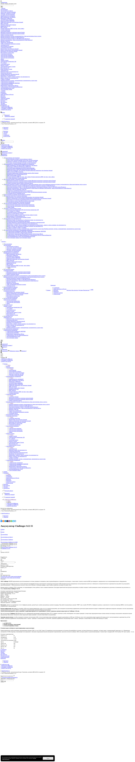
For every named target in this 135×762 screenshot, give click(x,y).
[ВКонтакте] (1, 521)
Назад (9, 365)
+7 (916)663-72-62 (7, 108)
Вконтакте (5, 127)
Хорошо (48, 758)
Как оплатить (4, 654)
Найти (2, 681)
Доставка (3, 653)
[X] (7, 521)
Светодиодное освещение (15, 428)
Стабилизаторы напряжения (16, 462)
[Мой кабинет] (1, 342)
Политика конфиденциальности (10, 677)
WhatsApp (5, 128)
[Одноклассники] (3, 521)
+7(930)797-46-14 (6, 109)
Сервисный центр (5, 657)
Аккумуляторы (12, 370)
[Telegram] (15, 521)
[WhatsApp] (11, 521)
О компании (3, 649)
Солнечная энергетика (14, 418)
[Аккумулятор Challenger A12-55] (9, 547)
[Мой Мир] (5, 521)
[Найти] (2, 7)
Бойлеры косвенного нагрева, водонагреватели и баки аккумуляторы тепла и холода (29, 404)
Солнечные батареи (13, 396)
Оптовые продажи (5, 655)
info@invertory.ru (6, 121)
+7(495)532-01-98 (5, 106)
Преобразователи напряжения (16, 379)
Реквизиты (3, 658)
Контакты (3, 650)
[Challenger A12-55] (5, 548)
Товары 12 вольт (13, 436)
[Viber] (9, 521)
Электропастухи (13, 448)
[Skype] (13, 521)
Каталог (8, 366)
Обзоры (2, 652)
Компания (8, 475)
